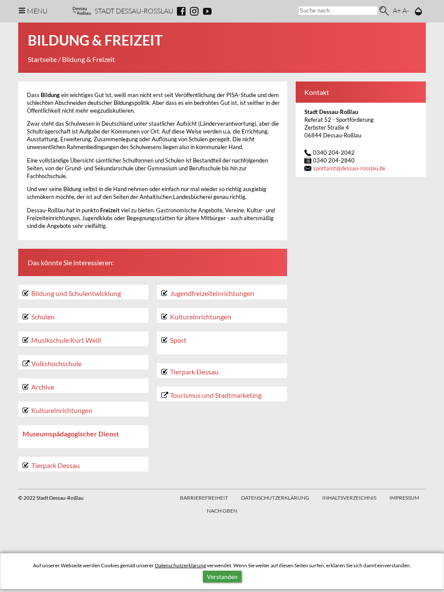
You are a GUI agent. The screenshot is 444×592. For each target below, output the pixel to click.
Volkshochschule (56, 363)
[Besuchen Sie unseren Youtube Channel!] (207, 11)
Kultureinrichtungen (61, 410)
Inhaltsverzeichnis (349, 497)
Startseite (42, 59)
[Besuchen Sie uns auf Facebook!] (181, 11)
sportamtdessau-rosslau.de (349, 168)
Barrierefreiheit (204, 497)
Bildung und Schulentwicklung (76, 293)
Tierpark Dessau (55, 465)
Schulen (43, 316)
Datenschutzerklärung (180, 565)
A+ (397, 10)
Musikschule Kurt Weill (66, 340)
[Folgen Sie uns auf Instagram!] (194, 11)
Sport (178, 340)
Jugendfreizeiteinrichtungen (212, 293)
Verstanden (222, 576)
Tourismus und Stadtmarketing (215, 395)
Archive (42, 387)
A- (405, 10)
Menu (37, 11)
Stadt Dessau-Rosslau (134, 11)
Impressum (404, 497)
